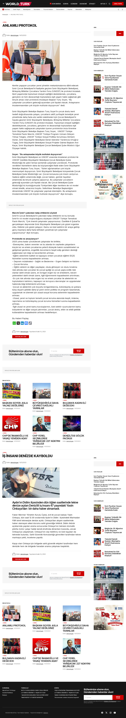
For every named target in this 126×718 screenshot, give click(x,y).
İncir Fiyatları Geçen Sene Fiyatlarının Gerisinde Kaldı (106, 46)
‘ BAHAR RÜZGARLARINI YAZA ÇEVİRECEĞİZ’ (35, 695)
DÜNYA (56, 688)
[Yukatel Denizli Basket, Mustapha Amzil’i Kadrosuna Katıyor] (97, 111)
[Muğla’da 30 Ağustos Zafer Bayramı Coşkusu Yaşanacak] (97, 100)
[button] (3, 3)
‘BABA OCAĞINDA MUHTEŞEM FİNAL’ (65, 695)
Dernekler (37, 9)
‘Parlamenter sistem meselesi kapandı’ (66, 697)
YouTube (7, 9)
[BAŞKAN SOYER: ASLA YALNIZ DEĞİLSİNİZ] (16, 391)
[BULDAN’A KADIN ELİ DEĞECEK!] (77, 391)
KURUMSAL (5, 688)
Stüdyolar (88, 9)
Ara (95, 27)
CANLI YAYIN (118, 3)
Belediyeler (27, 9)
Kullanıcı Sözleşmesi (76, 355)
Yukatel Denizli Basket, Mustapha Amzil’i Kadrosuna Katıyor (107, 59)
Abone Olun (79, 351)
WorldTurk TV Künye (8, 690)
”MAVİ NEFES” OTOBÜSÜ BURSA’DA (32, 697)
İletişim (4, 695)
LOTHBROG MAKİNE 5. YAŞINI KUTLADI (33, 692)
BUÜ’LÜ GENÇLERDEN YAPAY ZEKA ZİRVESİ (34, 690)
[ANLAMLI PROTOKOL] (16, 613)
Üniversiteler (60, 9)
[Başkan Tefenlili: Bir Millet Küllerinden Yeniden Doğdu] (97, 89)
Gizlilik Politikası (7, 692)
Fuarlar (70, 9)
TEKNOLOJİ (24, 688)
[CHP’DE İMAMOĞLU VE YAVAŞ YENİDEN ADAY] (16, 423)
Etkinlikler (79, 9)
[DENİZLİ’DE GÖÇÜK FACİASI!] (77, 423)
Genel (5, 22)
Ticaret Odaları (48, 9)
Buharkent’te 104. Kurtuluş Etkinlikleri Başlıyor (106, 63)
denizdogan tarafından (102, 150)
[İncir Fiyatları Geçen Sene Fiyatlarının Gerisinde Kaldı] (97, 77)
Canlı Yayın (16, 9)
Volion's (45, 713)
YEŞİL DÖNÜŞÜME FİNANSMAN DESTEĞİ (66, 690)
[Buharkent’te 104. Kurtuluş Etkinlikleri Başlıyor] (97, 123)
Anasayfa (5, 14)
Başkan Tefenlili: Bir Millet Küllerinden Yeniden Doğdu (107, 50)
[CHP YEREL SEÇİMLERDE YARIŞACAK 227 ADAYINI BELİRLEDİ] (46, 423)
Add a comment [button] (21, 336)
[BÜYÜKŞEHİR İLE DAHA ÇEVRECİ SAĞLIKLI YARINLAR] (46, 391)
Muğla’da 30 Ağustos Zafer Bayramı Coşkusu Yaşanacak (106, 55)
